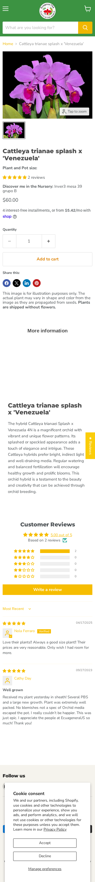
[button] (15, 177)
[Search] (85, 28)
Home (8, 44)
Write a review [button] (47, 590)
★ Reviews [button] (90, 446)
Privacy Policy (55, 829)
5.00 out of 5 (61, 534)
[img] (14, 623)
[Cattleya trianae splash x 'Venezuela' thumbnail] (14, 130)
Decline (45, 856)
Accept (45, 842)
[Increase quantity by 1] (48, 241)
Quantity (10, 230)
